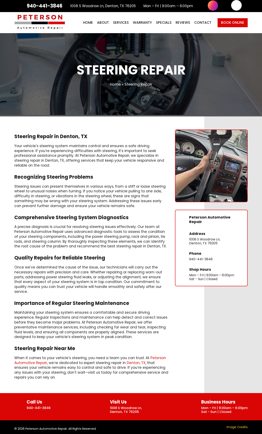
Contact (202, 22)
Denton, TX (136, 362)
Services (121, 22)
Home (88, 22)
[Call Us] (19, 404)
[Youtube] (224, 5)
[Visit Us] (102, 406)
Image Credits (237, 427)
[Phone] (182, 256)
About (103, 22)
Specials (164, 22)
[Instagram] (213, 5)
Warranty (142, 22)
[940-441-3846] (22, 5)
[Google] (236, 5)
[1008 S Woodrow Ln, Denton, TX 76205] (67, 6)
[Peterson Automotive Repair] (182, 220)
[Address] (182, 238)
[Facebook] (201, 5)
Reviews (183, 22)
